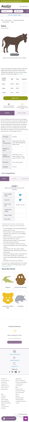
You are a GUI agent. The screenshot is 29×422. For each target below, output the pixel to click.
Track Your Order (5, 406)
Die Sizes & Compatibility (21, 382)
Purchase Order (19, 389)
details (7, 113)
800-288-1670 (24, 6)
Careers (17, 402)
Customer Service (5, 380)
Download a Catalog (20, 390)
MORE (21, 74)
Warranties (3, 408)
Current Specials (19, 384)
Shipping (3, 404)
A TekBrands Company (21, 401)
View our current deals (14, 15)
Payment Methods (5, 401)
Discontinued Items (20, 392)
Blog (17, 387)
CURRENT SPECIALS (14, 360)
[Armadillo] (21, 298)
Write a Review (5, 28)
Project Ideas (22, 113)
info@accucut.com (5, 385)
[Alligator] (8, 279)
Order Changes (4, 399)
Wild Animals (6, 22)
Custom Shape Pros (6, 266)
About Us (18, 396)
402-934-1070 (4, 384)
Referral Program (19, 399)
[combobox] (7, 11)
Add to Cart (15, 98)
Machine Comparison (20, 380)
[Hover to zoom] (14, 42)
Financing (3, 397)
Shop (2, 20)
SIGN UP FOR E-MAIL (14, 354)
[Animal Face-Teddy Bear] (8, 298)
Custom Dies (18, 385)
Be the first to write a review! (14, 342)
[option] (2, 20)
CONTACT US (14, 366)
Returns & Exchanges (6, 402)
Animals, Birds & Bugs (18, 20)
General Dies (8, 20)
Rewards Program (20, 397)
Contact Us (3, 396)
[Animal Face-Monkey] (21, 279)
